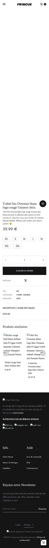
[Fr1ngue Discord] (8, 428)
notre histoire (18, 412)
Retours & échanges (10, 462)
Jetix (25, 215)
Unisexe (26, 295)
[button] (6, 239)
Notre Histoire (8, 457)
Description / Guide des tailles (19, 308)
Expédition (6, 468)
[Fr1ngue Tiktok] (8, 425)
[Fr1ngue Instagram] (22, 425)
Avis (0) (6, 314)
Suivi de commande (34, 457)
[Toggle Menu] (4, 4)
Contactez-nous (32, 468)
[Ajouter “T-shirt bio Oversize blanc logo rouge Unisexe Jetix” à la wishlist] (42, 203)
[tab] (24, 308)
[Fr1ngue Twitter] (35, 425)
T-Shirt (19, 295)
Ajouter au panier (24, 271)
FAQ (28, 462)
